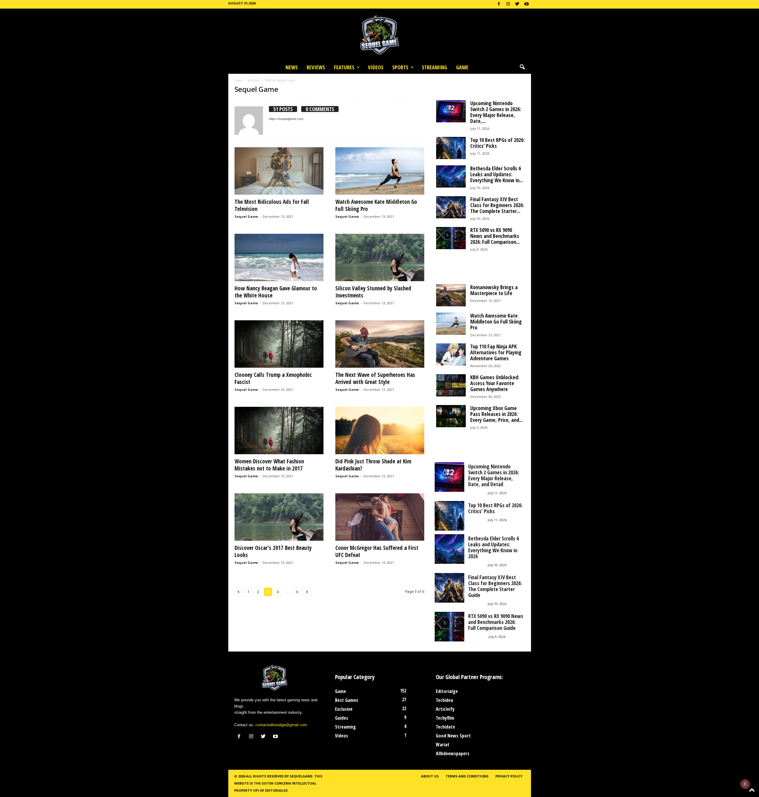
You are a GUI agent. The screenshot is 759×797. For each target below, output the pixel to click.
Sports (400, 67)
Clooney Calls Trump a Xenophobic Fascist (273, 378)
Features (344, 67)
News (292, 67)
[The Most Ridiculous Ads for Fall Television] (279, 171)
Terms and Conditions (467, 776)
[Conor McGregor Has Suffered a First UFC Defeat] (379, 517)
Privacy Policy (508, 776)
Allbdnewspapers (452, 753)
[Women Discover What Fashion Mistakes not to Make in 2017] (279, 430)
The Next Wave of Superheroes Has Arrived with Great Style (375, 378)
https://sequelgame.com (286, 119)
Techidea (444, 700)
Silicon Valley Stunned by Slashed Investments (373, 291)
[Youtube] (526, 4)
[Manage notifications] (745, 784)
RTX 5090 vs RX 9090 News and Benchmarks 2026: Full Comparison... (495, 235)
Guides (341, 718)
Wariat (442, 744)
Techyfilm (445, 718)
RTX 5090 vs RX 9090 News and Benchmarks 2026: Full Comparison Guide (495, 621)
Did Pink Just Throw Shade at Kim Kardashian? (373, 464)
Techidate (445, 727)
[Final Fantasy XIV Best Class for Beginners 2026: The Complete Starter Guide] (451, 207)
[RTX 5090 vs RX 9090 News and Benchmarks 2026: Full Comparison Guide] (451, 238)
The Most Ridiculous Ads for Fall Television (272, 205)
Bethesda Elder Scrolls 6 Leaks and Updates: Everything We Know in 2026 (493, 547)
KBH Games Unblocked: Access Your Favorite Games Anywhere (494, 383)
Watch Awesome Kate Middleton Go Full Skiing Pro (376, 205)
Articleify (445, 709)
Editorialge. (276, 790)
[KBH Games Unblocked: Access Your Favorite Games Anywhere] (451, 385)
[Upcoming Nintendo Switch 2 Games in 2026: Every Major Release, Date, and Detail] (451, 111)
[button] (522, 67)
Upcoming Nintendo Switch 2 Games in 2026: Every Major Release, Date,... (495, 112)
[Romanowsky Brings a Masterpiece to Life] (451, 295)
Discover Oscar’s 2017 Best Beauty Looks (273, 551)
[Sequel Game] (379, 35)
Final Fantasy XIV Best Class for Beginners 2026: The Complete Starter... (497, 205)
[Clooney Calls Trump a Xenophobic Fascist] (279, 344)
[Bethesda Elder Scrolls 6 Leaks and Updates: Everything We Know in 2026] (451, 176)
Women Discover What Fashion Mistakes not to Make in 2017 (269, 464)
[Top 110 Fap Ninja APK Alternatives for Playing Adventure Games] (451, 354)
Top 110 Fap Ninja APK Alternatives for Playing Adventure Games (496, 352)
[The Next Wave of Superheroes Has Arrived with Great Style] (379, 344)
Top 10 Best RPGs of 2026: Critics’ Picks (497, 142)
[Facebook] (499, 4)
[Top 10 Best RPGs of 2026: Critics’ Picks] (451, 148)
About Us (430, 776)
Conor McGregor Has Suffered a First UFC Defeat (376, 551)
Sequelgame (301, 776)
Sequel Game (246, 216)
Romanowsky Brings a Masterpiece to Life (494, 290)
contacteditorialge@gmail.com (281, 725)
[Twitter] (517, 4)
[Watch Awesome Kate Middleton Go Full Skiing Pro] (379, 171)
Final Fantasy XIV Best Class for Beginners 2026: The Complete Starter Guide (495, 586)
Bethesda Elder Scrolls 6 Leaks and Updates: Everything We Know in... (496, 174)
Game (462, 67)
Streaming (434, 67)
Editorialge (447, 691)
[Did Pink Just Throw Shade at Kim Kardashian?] (379, 430)
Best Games (346, 700)
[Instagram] (508, 4)
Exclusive (344, 709)
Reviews (316, 67)
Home (239, 80)
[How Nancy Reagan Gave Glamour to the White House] (279, 257)
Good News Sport (453, 735)
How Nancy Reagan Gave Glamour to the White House (276, 291)
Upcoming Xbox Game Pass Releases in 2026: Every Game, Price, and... (496, 413)
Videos (375, 67)
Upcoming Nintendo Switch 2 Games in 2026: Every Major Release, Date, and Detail (493, 475)
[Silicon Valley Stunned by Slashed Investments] (379, 257)
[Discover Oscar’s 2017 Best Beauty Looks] (279, 517)
